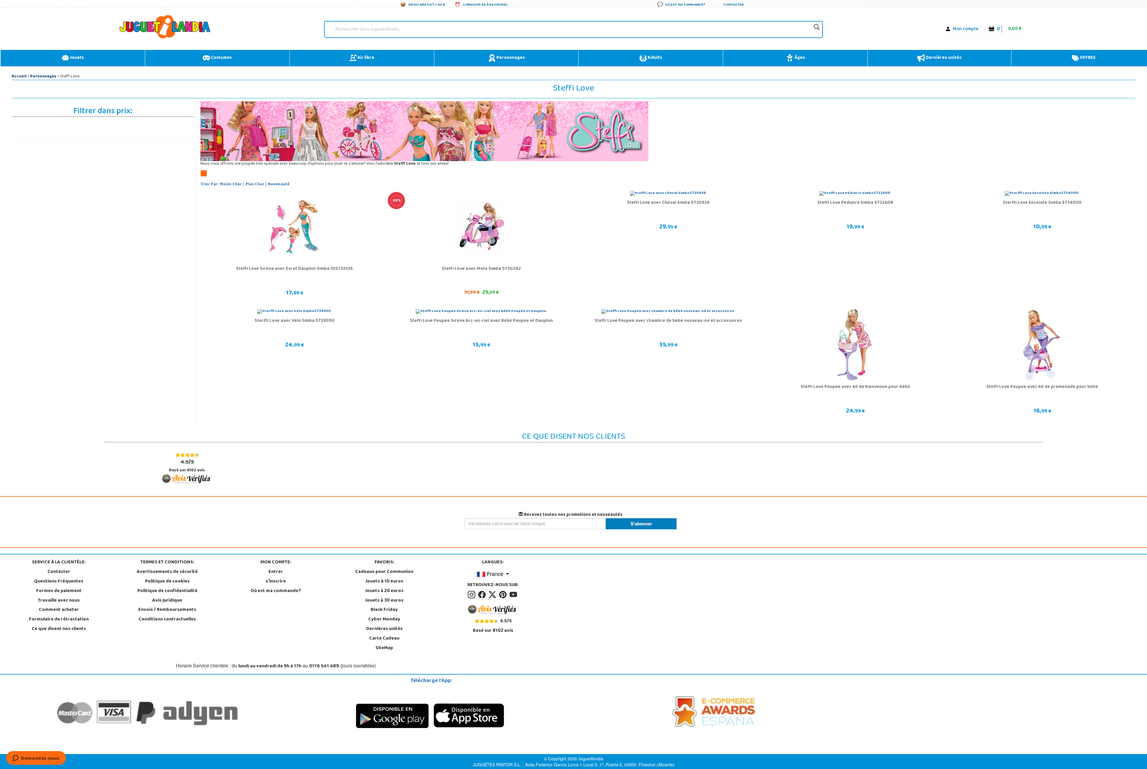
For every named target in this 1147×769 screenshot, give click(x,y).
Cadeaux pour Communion (384, 572)
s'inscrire (276, 581)
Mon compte (966, 29)
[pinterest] (504, 594)
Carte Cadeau (384, 638)
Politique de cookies (167, 581)
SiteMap (384, 648)
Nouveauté (279, 184)
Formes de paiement (59, 591)
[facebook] (483, 594)
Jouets (76, 57)
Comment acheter (59, 610)
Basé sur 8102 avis (187, 466)
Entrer (276, 572)
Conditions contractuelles (167, 619)
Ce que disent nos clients (59, 629)
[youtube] (514, 594)
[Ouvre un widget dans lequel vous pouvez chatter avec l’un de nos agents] (36, 758)
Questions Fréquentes (58, 581)
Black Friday (384, 610)
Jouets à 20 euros (384, 591)
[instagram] (472, 594)
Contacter (58, 572)
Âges (799, 57)
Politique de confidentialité (167, 591)
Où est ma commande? (276, 591)
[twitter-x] (493, 594)
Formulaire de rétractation (59, 619)
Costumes (221, 57)
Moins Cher (231, 184)
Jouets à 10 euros (384, 581)
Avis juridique (167, 601)
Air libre (365, 57)
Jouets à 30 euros (384, 601)
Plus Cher (255, 184)
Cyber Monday (384, 619)
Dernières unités (943, 57)
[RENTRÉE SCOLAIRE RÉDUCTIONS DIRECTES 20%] (481, 226)
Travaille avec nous (59, 601)
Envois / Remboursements (167, 610)
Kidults (654, 57)
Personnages (510, 57)
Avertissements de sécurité (167, 572)
